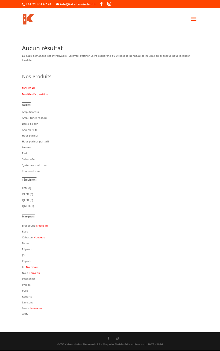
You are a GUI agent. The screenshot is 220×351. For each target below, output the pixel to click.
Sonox (32, 308)
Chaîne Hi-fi (29, 129)
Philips (26, 284)
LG (30, 267)
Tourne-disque (31, 171)
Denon (26, 243)
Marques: (28, 216)
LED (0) (26, 188)
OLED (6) (27, 194)
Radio (25, 153)
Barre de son (30, 124)
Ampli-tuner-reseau (34, 118)
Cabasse (33, 237)
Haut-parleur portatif (35, 141)
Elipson (26, 249)
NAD (31, 273)
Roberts (27, 296)
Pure (25, 290)
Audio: (26, 104)
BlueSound (35, 225)
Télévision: (29, 179)
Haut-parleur (30, 135)
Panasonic (28, 279)
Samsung (27, 302)
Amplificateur (30, 112)
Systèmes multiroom (35, 165)
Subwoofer (28, 159)
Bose (25, 231)
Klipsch (26, 261)
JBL (24, 255)
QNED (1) (28, 206)
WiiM (25, 314)
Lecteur (27, 147)
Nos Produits (37, 76)
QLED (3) (27, 200)
